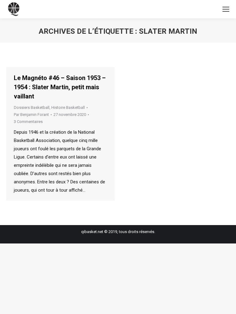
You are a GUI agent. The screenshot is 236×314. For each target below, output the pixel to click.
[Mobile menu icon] (226, 9)
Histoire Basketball (68, 107)
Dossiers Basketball (31, 107)
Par (31, 114)
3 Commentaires (28, 121)
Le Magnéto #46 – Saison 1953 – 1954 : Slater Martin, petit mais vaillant (60, 87)
